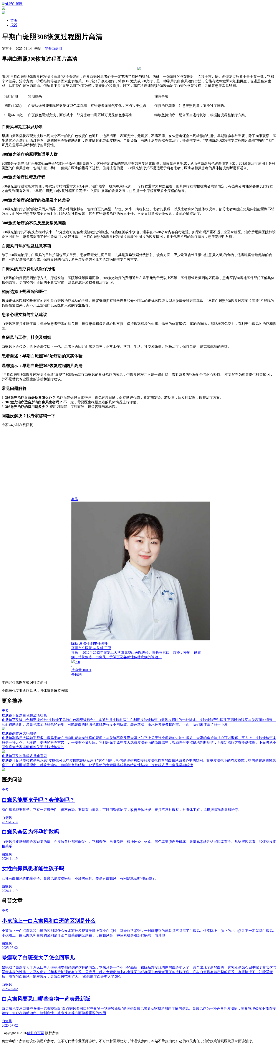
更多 (5, 711)
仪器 (13, 25)
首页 (13, 20)
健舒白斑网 (53, 48)
